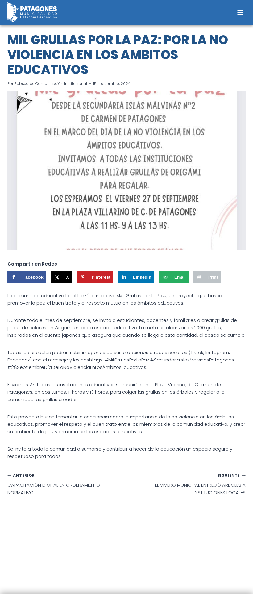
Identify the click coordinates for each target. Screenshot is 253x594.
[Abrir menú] (240, 12)
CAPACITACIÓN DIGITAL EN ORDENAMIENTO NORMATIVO (53, 484)
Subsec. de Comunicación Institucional (50, 83)
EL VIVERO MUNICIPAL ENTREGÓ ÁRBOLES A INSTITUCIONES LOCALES (200, 484)
